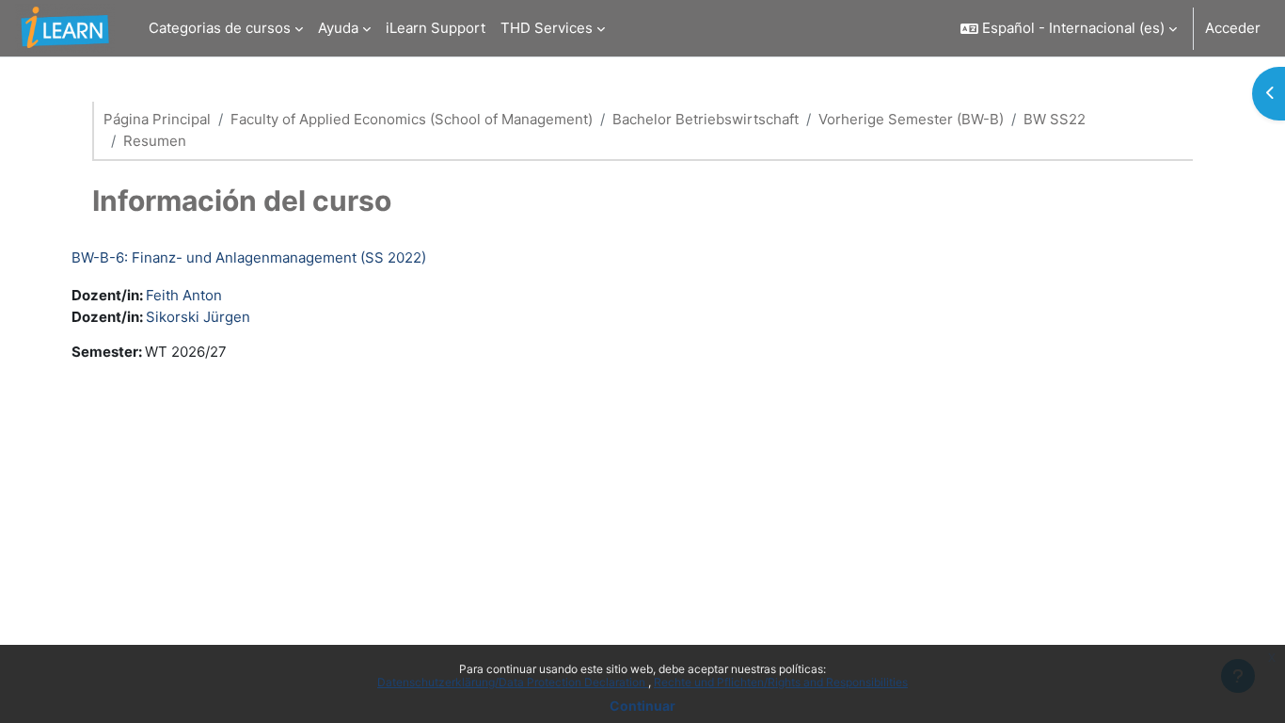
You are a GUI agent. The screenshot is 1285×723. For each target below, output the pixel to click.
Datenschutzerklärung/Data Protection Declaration (512, 682)
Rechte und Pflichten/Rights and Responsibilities (781, 682)
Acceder (1233, 28)
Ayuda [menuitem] (338, 28)
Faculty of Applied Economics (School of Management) (411, 119)
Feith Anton (184, 295)
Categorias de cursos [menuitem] (220, 28)
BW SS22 (1054, 119)
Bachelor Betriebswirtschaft (705, 119)
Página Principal (157, 119)
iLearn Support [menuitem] (435, 28)
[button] (1068, 28)
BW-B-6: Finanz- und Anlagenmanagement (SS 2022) (248, 257)
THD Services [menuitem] (546, 28)
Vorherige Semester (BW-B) (911, 119)
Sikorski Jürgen (198, 317)
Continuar (642, 706)
